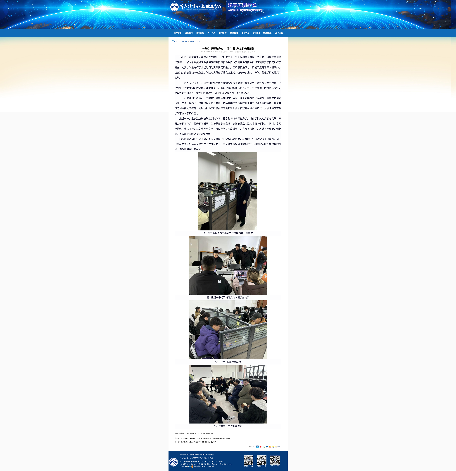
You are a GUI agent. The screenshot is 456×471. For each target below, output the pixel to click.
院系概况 (200, 33)
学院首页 (177, 33)
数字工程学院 (183, 42)
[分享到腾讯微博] (257, 446)
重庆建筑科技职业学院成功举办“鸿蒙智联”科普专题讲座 (198, 442)
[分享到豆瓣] (264, 447)
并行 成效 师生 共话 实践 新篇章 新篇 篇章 (200, 433)
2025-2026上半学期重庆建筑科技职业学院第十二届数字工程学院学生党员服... (206, 438)
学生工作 (245, 33)
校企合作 (279, 33)
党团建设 (256, 33)
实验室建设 (268, 33)
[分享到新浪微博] (261, 447)
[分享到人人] (267, 447)
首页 (175, 42)
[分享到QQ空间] (273, 447)
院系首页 (189, 33)
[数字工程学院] (196, 7)
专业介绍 (211, 33)
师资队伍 (223, 33)
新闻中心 (192, 42)
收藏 (278, 446)
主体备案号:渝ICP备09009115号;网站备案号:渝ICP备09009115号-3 (201, 464)
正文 (198, 42)
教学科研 (234, 33)
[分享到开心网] (270, 447)
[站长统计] (188, 466)
